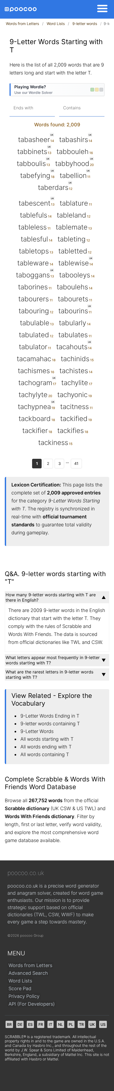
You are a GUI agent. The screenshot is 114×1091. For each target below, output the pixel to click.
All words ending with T (46, 746)
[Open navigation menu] (100, 9)
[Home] (21, 9)
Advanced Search (28, 973)
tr (81, 1024)
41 (76, 463)
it (50, 1024)
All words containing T (44, 754)
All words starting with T (46, 739)
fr (40, 1024)
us (103, 1024)
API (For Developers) (31, 1004)
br (9, 1024)
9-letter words (84, 23)
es (30, 1024)
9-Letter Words (37, 731)
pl (71, 1024)
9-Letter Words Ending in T (49, 716)
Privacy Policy (24, 996)
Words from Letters (22, 23)
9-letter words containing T (50, 723)
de (19, 1024)
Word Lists (56, 23)
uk (92, 1024)
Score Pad (19, 988)
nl (60, 1024)
